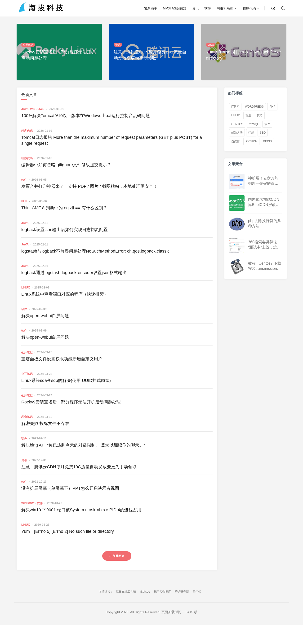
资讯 (195, 8)
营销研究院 (182, 591)
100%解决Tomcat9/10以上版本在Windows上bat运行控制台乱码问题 (85, 115)
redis (267, 141)
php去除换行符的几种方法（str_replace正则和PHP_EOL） (264, 224)
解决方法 (237, 132)
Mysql (254, 124)
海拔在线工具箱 (126, 591)
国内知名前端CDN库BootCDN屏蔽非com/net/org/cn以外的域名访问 (264, 202)
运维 (251, 132)
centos (237, 124)
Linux (25, 287)
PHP (24, 201)
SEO (263, 132)
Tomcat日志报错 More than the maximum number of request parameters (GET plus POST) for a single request (111, 140)
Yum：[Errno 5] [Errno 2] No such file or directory (67, 531)
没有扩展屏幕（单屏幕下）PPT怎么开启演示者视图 (70, 488)
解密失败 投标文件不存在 (45, 423)
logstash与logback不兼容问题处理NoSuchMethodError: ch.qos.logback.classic (95, 251)
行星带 (197, 591)
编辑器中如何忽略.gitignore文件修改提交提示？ (66, 164)
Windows (37, 109)
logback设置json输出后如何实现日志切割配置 (64, 229)
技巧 (260, 115)
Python (251, 141)
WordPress (254, 106)
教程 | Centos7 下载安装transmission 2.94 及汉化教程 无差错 (264, 266)
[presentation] (271, 72)
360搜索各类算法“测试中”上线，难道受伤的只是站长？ (264, 245)
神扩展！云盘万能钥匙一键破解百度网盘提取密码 (263, 181)
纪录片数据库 (162, 591)
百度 (248, 115)
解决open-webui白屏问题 (45, 315)
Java (25, 109)
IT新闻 (235, 106)
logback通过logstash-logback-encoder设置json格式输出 (74, 272)
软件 (207, 8)
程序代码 (249, 8)
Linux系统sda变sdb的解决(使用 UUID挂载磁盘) (66, 380)
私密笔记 (27, 417)
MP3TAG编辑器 (174, 8)
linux (235, 115)
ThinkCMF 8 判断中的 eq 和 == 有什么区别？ (64, 207)
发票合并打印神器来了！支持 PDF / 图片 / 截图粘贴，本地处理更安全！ (89, 186)
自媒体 (235, 141)
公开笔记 (27, 352)
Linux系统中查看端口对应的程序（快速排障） (64, 294)
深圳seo (145, 591)
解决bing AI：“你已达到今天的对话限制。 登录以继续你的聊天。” (83, 445)
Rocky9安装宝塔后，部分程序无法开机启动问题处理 (71, 402)
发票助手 (150, 8)
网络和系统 (225, 8)
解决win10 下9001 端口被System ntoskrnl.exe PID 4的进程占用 (81, 509)
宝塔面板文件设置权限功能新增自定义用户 (61, 359)
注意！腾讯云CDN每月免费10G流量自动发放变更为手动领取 (79, 466)
